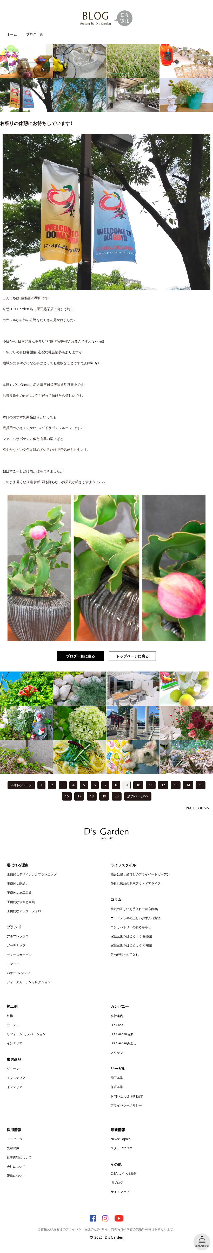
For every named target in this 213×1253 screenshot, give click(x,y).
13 (175, 784)
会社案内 (117, 1015)
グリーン (13, 1068)
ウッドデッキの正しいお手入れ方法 (136, 918)
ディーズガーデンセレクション (28, 982)
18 (92, 796)
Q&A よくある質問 (124, 1173)
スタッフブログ (121, 1148)
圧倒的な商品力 (18, 883)
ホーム (12, 34)
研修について (16, 1175)
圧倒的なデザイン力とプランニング (32, 874)
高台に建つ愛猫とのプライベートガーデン (140, 874)
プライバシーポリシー (126, 1105)
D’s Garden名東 (122, 1034)
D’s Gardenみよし (123, 1043)
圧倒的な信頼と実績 (21, 901)
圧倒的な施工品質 (19, 892)
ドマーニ (13, 963)
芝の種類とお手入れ (125, 954)
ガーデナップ (16, 945)
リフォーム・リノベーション (26, 1034)
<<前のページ (21, 784)
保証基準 (117, 1086)
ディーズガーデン (19, 954)
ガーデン (13, 1024)
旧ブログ (117, 1182)
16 (67, 796)
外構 (10, 1015)
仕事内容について (19, 1157)
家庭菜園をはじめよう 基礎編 (131, 936)
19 (104, 796)
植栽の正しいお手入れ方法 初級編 (134, 908)
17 (79, 796)
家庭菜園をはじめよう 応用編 (131, 945)
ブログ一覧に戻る (80, 656)
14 (188, 784)
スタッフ (117, 1052)
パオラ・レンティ (18, 972)
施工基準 (117, 1077)
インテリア (14, 1043)
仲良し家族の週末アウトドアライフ (136, 883)
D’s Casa (117, 1024)
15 (200, 784)
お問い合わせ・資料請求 (127, 1096)
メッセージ (14, 1138)
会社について (16, 1166)
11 (150, 784)
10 (138, 784)
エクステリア (16, 1077)
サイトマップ (120, 1191)
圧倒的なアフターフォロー (25, 911)
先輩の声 (13, 1148)
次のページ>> (137, 796)
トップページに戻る (132, 656)
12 (163, 784)
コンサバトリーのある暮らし (131, 927)
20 (116, 796)
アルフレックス (18, 936)
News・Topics (120, 1138)
